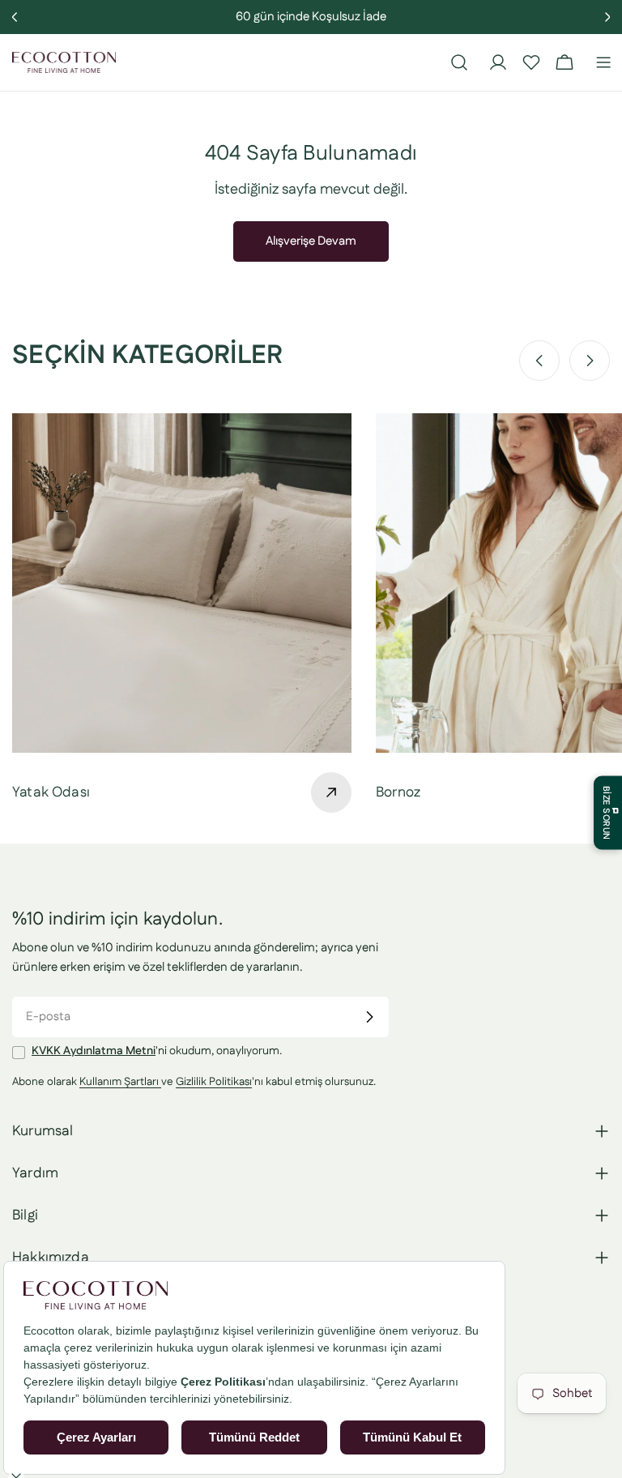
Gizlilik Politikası (214, 1082)
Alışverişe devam (311, 241)
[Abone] (369, 1017)
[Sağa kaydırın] (589, 360)
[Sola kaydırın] (539, 360)
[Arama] (459, 62)
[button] (531, 62)
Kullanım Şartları (120, 1082)
